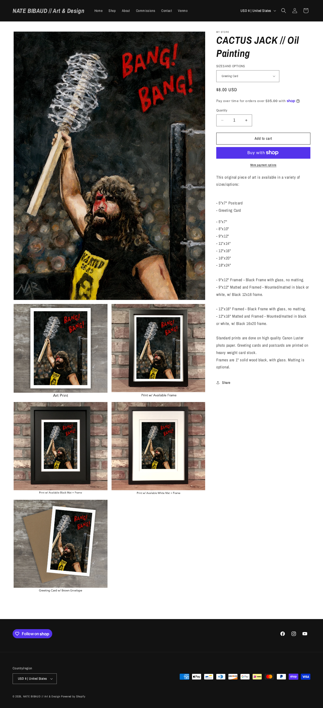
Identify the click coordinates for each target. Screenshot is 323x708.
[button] (283, 10)
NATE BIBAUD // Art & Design (41, 696)
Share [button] (226, 382)
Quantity (221, 110)
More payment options (263, 165)
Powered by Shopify (73, 696)
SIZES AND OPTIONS (230, 66)
